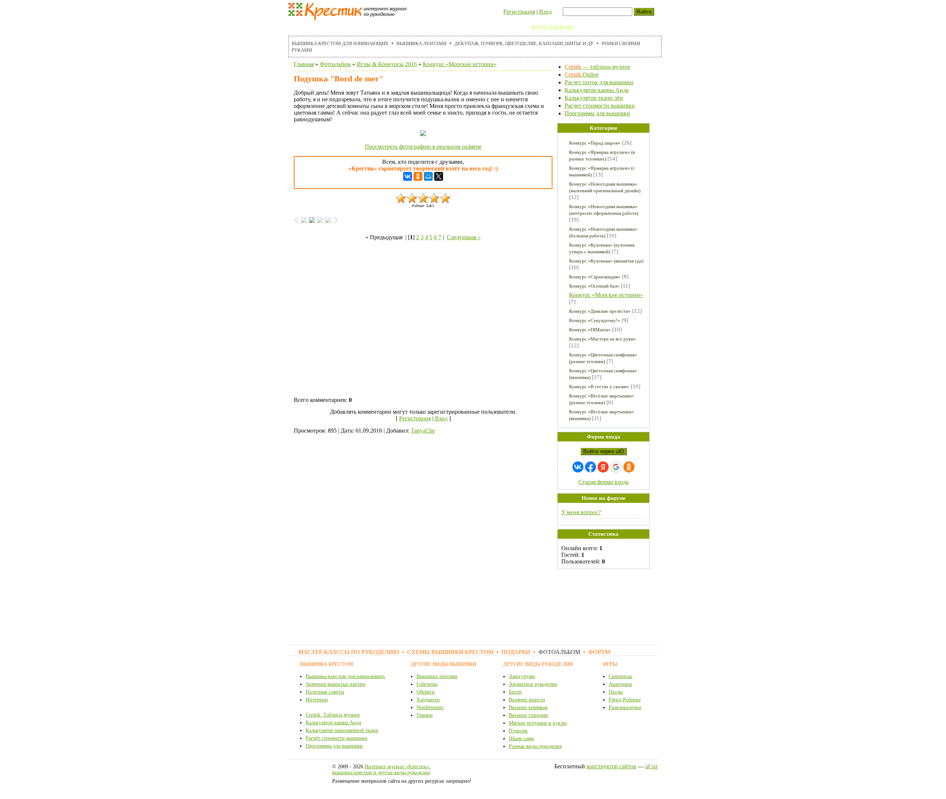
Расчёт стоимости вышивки (336, 738)
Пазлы (616, 692)
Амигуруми (522, 676)
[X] (438, 176)
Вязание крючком (528, 707)
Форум (591, 27)
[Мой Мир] (428, 176)
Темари (424, 715)
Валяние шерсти (527, 699)
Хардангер (428, 699)
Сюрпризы (620, 676)
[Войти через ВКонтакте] (577, 467)
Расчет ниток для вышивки (599, 82)
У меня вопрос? (581, 512)
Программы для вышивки (597, 113)
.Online (582, 74)
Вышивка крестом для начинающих (340, 43)
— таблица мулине (597, 67)
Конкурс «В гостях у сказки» (599, 386)
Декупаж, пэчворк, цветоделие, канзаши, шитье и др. (524, 43)
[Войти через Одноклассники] (628, 467)
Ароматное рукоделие (533, 684)
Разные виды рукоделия (535, 746)
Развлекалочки (625, 707)
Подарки (508, 27)
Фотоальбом (552, 27)
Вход (545, 12)
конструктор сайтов (611, 766)
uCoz (651, 766)
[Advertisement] (423, 320)
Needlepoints (429, 707)
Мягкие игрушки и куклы (537, 723)
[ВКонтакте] (407, 176)
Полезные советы (325, 692)
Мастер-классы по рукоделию (342, 27)
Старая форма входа (603, 482)
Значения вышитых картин (335, 684)
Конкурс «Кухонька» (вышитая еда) (606, 261)
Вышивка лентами (421, 43)
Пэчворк (518, 731)
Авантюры (620, 684)
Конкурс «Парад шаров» (594, 143)
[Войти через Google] (616, 467)
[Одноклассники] (418, 176)
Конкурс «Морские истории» (460, 64)
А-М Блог (624, 27)
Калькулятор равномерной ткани (342, 730)
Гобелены (427, 684)
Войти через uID (603, 451)
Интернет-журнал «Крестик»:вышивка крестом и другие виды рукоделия (381, 769)
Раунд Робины (624, 699)
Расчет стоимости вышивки (600, 105)
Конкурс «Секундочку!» (594, 320)
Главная (304, 64)
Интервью (317, 699)
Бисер (515, 692)
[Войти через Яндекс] (603, 467)
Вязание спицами (528, 715)
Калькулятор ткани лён (594, 98)
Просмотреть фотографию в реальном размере (423, 146)
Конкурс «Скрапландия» (594, 277)
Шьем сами (521, 738)
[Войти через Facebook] (590, 467)
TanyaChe (423, 430)
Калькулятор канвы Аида (597, 90)
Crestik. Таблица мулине (333, 715)
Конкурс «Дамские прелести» (600, 311)
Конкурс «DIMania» (590, 329)
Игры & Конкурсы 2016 (387, 64)
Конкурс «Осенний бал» (594, 286)
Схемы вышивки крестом (444, 27)
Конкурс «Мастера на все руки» (602, 339)
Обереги (425, 692)
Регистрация (519, 12)
